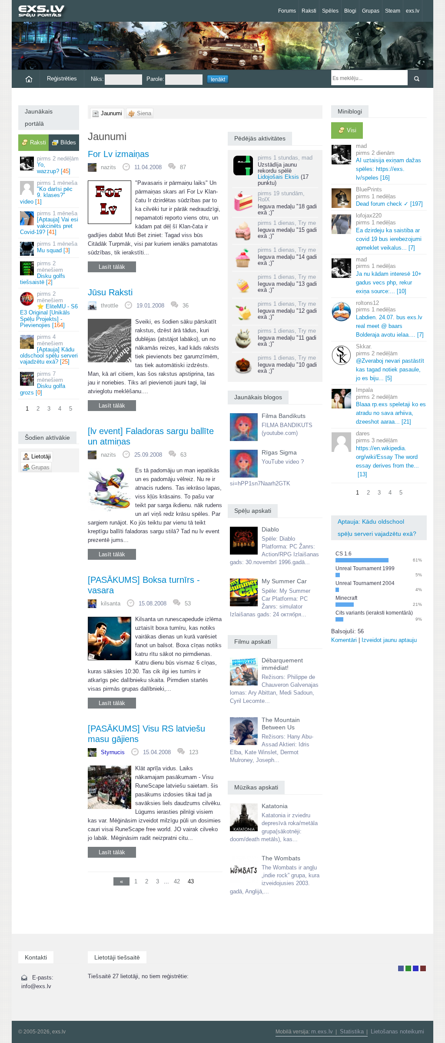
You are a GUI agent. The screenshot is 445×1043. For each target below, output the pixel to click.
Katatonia (275, 805)
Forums (287, 11)
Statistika (352, 1031)
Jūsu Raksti (110, 292)
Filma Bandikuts (284, 415)
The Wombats (281, 858)
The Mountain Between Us (281, 723)
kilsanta (110, 603)
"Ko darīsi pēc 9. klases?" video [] (48, 192)
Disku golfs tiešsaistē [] (42, 272)
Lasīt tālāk (112, 267)
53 (188, 603)
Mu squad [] (57, 247)
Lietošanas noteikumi (397, 1031)
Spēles (330, 11)
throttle (109, 305)
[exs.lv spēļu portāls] (45, 12)
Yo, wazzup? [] (58, 164)
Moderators (415, 968)
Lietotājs (401, 968)
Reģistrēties (62, 78)
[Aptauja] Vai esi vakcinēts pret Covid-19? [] (49, 222)
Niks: (97, 79)
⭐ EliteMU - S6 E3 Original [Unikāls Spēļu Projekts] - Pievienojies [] (49, 309)
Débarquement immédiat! (282, 664)
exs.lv (412, 11)
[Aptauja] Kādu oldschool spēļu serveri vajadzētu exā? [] (49, 349)
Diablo (270, 529)
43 (191, 881)
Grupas (370, 11)
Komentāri (344, 640)
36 (186, 305)
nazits (108, 167)
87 (183, 167)
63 (183, 454)
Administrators (423, 968)
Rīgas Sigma (279, 452)
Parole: (155, 79)
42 (177, 881)
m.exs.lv (322, 1031)
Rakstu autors (408, 968)
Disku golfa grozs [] (42, 383)
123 (193, 752)
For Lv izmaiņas (118, 154)
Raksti (309, 11)
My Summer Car (284, 581)
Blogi (350, 11)
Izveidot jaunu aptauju (389, 640)
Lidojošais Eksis (278, 177)
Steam (392, 11)
